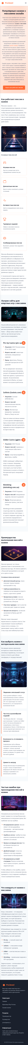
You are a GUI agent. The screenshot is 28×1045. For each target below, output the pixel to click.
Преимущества (6, 1016)
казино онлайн (13, 45)
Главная (4, 1001)
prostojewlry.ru (6, 1022)
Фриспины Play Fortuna (9, 1004)
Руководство (6, 1019)
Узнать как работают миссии (14, 87)
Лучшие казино (6, 1007)
